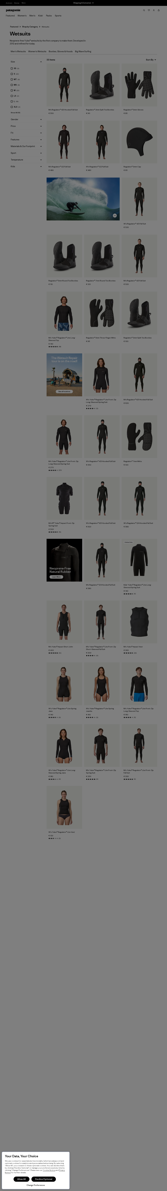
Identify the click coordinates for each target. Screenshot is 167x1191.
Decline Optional (43, 1179)
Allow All (21, 1179)
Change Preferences (36, 1185)
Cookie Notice (49, 1170)
